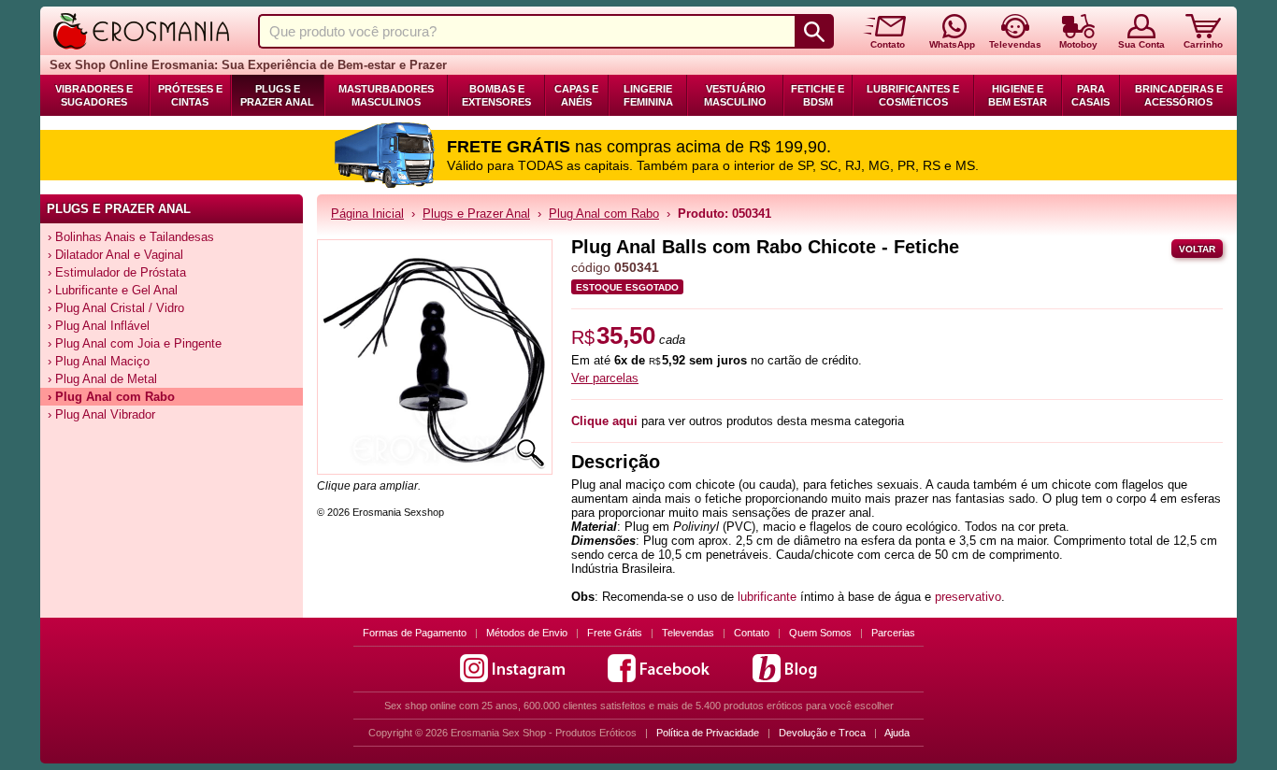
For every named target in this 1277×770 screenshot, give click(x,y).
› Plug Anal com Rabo (111, 397)
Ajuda (897, 732)
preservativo (968, 597)
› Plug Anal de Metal (102, 379)
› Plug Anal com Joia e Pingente (135, 343)
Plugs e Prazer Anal (277, 95)
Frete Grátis (614, 632)
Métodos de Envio (526, 632)
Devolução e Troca (822, 732)
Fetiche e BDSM (817, 95)
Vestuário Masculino (735, 95)
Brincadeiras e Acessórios (1179, 95)
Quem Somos (820, 632)
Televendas (688, 632)
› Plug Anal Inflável (99, 326)
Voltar (1197, 249)
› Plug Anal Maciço (99, 361)
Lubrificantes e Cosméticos (913, 95)
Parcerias (893, 632)
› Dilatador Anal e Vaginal (115, 255)
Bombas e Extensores (496, 95)
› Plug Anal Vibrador (101, 414)
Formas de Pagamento (414, 632)
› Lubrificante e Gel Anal (113, 290)
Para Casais (1090, 95)
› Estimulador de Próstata (117, 272)
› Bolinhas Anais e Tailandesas (131, 237)
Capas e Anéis (576, 95)
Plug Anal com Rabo (604, 214)
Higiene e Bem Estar (1017, 95)
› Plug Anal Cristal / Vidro (116, 308)
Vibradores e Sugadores (94, 95)
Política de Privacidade (707, 732)
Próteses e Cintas (190, 95)
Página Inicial (367, 214)
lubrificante (767, 597)
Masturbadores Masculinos (386, 95)
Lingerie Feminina (648, 95)
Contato (751, 632)
